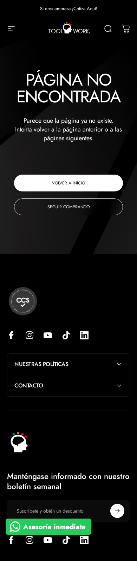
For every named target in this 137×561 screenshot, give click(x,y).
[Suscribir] (117, 511)
